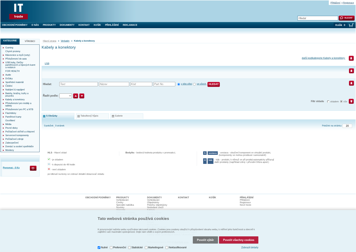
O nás (35, 25)
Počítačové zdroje (14, 139)
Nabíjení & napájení (15, 89)
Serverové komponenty (17, 135)
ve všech (202, 84)
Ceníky (119, 202)
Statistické (137, 247)
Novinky (120, 207)
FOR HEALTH (12, 71)
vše (345, 101)
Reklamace (130, 25)
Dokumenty (67, 25)
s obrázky (51, 115)
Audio (8, 75)
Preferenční (119, 247)
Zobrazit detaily (249, 247)
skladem (334, 101)
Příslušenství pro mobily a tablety (18, 104)
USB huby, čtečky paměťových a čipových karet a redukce (20, 65)
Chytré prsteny (12, 51)
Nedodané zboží (155, 207)
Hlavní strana (49, 41)
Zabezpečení (12, 142)
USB (47, 63)
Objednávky (153, 202)
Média (8, 124)
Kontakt (84, 25)
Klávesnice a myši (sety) (17, 55)
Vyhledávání (122, 200)
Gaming (9, 47)
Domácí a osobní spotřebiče (19, 146)
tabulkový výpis (89, 115)
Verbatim (65, 41)
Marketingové (155, 247)
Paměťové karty (13, 117)
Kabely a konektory (15, 99)
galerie (119, 115)
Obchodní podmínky (14, 25)
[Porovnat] (33, 168)
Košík (97, 25)
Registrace (348, 2)
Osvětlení (10, 120)
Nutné (104, 247)
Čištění (8, 86)
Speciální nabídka (125, 205)
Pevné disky (11, 128)
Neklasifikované (178, 247)
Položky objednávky (157, 205)
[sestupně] (81, 95)
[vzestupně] (75, 95)
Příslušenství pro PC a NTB (19, 109)
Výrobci (30, 41)
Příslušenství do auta (16, 58)
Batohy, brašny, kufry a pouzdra (16, 94)
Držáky (9, 78)
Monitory (9, 150)
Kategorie (10, 40)
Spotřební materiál (14, 82)
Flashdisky (10, 113)
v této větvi (186, 84)
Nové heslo (245, 205)
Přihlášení (112, 25)
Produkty (49, 25)
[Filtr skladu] (349, 102)
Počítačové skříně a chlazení (20, 131)
